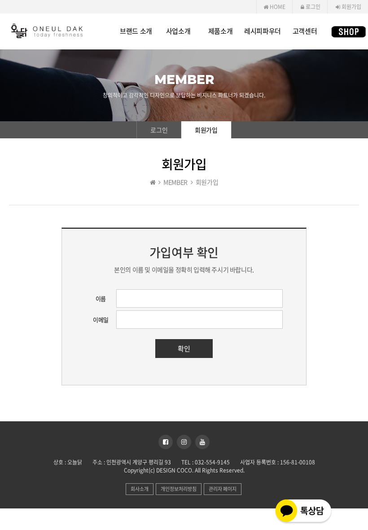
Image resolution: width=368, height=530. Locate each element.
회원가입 (350, 7)
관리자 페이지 (223, 489)
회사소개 (140, 489)
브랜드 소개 (136, 31)
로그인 (312, 7)
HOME (276, 7)
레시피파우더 (262, 31)
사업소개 (178, 31)
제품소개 (220, 31)
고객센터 (305, 31)
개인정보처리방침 (179, 489)
